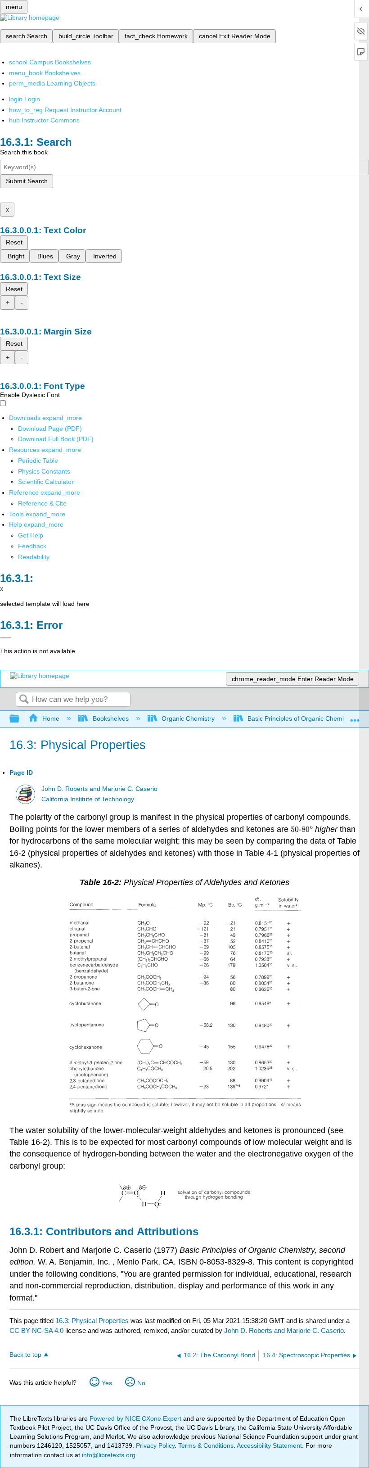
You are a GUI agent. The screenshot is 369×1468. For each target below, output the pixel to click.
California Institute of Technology (87, 799)
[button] (32, 546)
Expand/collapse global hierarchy (20, 719)
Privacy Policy (155, 1445)
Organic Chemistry (188, 718)
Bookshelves (110, 718)
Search (24, 700)
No (141, 1383)
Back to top (25, 1354)
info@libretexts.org (107, 1455)
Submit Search (27, 181)
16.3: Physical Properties (92, 1320)
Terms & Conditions (206, 1445)
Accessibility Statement (269, 1445)
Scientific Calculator (46, 481)
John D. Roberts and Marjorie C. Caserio (99, 789)
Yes (107, 1383)
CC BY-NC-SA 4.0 (36, 1330)
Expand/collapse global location (355, 716)
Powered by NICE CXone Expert (136, 1418)
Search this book (24, 152)
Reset (14, 242)
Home (50, 718)
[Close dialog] (5, 637)
